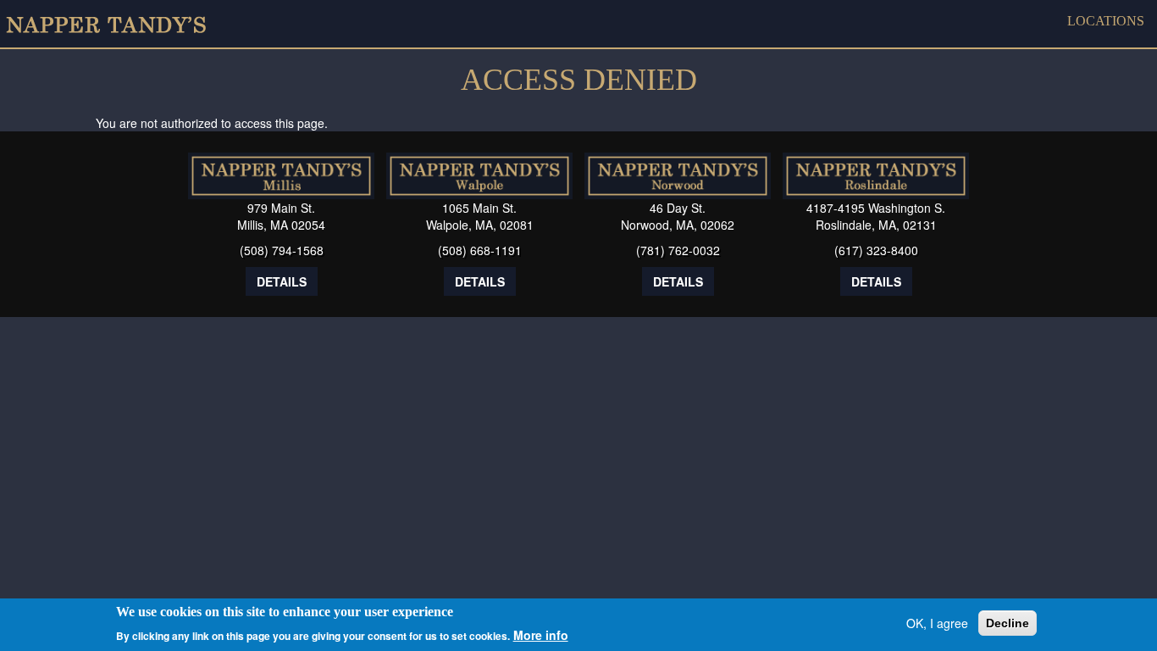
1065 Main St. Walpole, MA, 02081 (480, 216)
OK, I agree (937, 623)
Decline (1007, 623)
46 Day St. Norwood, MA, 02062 (677, 216)
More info (540, 634)
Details (282, 281)
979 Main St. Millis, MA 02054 (281, 216)
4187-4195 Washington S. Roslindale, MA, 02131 (875, 216)
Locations (1105, 21)
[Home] (112, 24)
